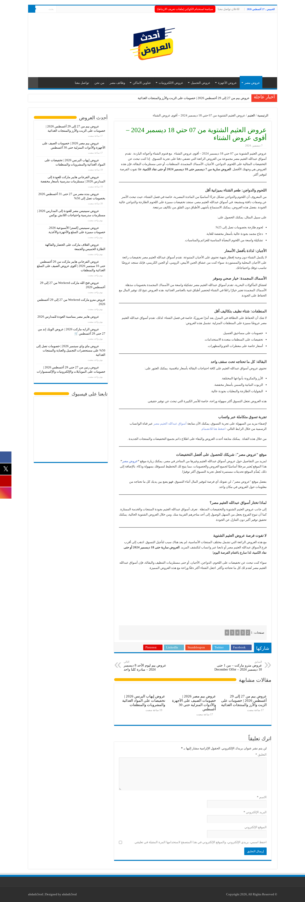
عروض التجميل (200, 83)
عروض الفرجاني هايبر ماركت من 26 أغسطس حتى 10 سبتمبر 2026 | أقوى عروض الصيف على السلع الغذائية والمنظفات (71, 266)
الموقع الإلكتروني (255, 827)
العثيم (251, 115)
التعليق (261, 754)
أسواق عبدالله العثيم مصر (170, 423)
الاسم (262, 797)
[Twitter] (64, 9)
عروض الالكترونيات (171, 83)
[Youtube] (60, 9)
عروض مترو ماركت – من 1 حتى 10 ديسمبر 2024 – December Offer (238, 665)
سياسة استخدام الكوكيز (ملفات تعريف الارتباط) (185, 9)
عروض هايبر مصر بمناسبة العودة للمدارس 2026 (68, 316)
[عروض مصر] (152, 44)
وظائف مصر (117, 83)
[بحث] (31, 9)
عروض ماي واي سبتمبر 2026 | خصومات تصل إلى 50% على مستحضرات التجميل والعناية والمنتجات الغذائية (70, 350)
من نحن (99, 83)
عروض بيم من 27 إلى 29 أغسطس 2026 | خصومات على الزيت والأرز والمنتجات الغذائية (193, 98)
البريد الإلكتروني (255, 812)
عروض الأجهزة (227, 83)
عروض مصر (252, 83)
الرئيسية (263, 115)
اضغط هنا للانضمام (214, 429)
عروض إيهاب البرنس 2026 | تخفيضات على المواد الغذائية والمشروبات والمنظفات (143, 700)
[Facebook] (69, 9)
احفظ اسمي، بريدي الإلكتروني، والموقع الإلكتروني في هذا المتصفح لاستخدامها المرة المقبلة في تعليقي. (200, 842)
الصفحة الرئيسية (268, 82)
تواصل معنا (82, 83)
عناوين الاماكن (142, 83)
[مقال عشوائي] (33, 82)
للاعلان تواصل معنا (228, 9)
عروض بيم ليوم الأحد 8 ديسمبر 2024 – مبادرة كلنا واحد (145, 665)
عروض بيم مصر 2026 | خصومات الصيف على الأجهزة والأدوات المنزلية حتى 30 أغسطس (194, 702)
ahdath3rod (35, 894)
